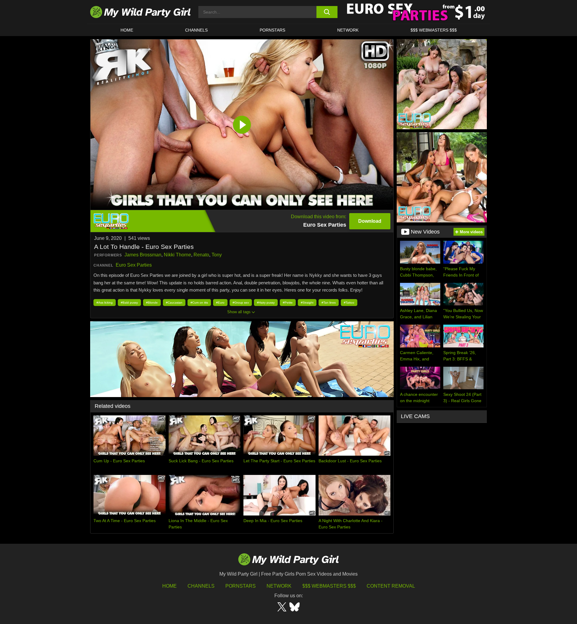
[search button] (326, 12)
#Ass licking (104, 302)
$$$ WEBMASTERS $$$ (434, 30)
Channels (201, 586)
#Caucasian (174, 302)
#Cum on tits (199, 302)
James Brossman (142, 254)
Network (348, 30)
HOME (127, 30)
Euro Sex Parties (134, 265)
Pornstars (272, 30)
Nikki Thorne (177, 254)
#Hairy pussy (266, 302)
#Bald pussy (129, 302)
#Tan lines (329, 302)
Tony (217, 254)
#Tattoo (349, 302)
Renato (201, 254)
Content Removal (391, 586)
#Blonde (152, 302)
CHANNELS (196, 30)
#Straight (307, 302)
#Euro (220, 302)
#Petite (288, 302)
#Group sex (241, 302)
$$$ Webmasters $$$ (329, 586)
